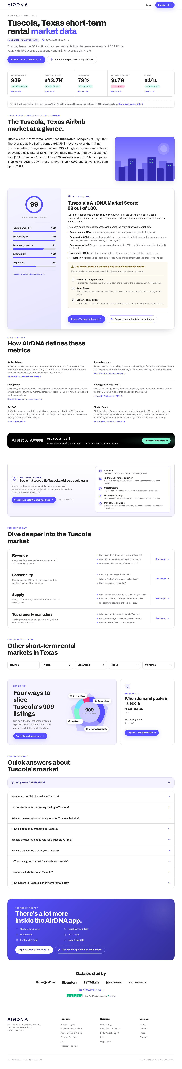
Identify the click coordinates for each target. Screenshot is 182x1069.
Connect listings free (155, 440)
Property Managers (69, 1046)
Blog (102, 1037)
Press (142, 1033)
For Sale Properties (69, 1037)
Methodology (106, 1024)
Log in (149, 5)
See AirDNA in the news (91, 990)
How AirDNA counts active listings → (24, 377)
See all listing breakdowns (28, 736)
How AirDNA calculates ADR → (108, 396)
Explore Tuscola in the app (24, 59)
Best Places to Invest (110, 1028)
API (62, 1041)
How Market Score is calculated (27, 274)
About (142, 1024)
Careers (143, 1028)
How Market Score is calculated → (109, 421)
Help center (105, 1041)
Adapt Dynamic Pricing (71, 1033)
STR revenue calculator (71, 1028)
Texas (25, 15)
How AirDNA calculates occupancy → (24, 399)
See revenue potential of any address (74, 59)
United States (13, 15)
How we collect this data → (130, 104)
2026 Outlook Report (109, 1033)
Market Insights (68, 1024)
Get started (163, 5)
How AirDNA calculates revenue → (110, 373)
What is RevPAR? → (16, 421)
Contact (143, 1037)
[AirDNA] (17, 4)
